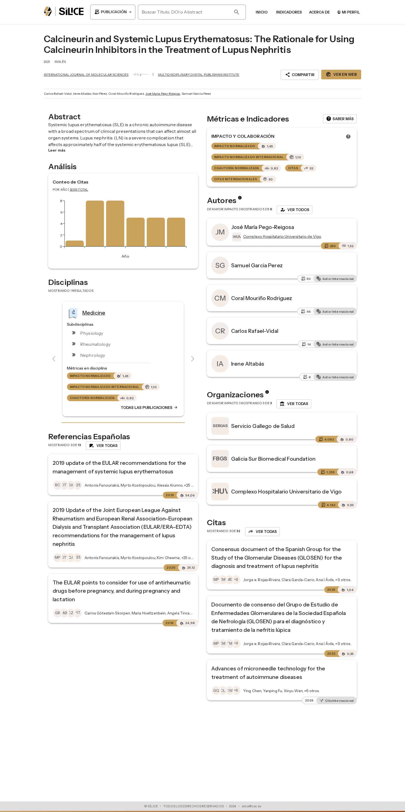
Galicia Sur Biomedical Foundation (273, 458)
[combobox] (113, 12)
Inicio (262, 12)
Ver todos (294, 209)
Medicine (93, 312)
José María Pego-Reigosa (162, 94)
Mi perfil (348, 12)
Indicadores (289, 12)
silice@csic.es (251, 806)
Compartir (299, 74)
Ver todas (293, 404)
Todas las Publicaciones (149, 407)
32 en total (79, 189)
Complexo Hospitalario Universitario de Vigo (286, 491)
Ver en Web (341, 74)
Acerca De (319, 12)
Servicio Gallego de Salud (263, 426)
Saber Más (340, 118)
